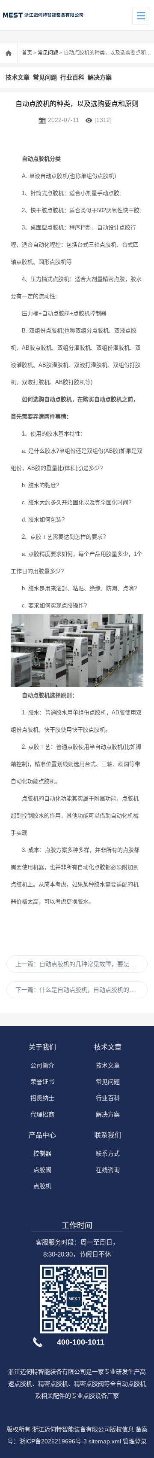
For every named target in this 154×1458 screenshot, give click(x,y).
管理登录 (135, 1441)
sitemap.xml (105, 1441)
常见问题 (48, 53)
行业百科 (72, 77)
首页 (27, 53)
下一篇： (78, 989)
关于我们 (42, 1047)
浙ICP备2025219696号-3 (53, 1441)
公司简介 (42, 1065)
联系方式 (108, 1153)
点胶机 (42, 1186)
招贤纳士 (42, 1098)
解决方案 (100, 77)
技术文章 (18, 77)
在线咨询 (108, 1169)
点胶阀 (42, 1169)
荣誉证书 (42, 1081)
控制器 (42, 1153)
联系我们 (107, 1135)
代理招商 (42, 1114)
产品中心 (42, 1135)
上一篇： (81, 964)
